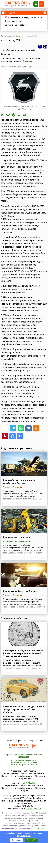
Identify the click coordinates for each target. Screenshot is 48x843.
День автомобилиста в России (20, 591)
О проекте (9, 755)
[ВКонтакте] (8, 115)
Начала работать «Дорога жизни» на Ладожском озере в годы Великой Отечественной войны (23, 653)
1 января (27, 61)
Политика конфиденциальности (24, 765)
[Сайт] (2, 115)
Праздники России (11, 487)
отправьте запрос (38, 828)
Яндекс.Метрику (24, 836)
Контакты (38, 755)
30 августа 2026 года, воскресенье (25, 18)
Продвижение (19, 755)
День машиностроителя (16, 537)
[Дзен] (24, 115)
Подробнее (16, 840)
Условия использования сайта (23, 760)
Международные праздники (15, 541)
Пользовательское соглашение (24, 762)
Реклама (29, 755)
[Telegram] (13, 115)
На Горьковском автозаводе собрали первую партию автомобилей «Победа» (23, 709)
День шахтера (12, 21)
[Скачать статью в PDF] (40, 46)
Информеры (24, 757)
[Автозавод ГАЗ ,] (12, 436)
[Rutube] (19, 115)
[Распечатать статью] (45, 46)
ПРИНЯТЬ (31, 840)
